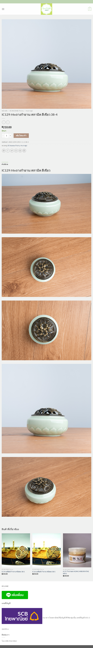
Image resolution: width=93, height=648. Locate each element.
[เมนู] (3, 9)
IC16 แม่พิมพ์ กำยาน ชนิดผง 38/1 (43, 572)
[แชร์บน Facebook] (8, 150)
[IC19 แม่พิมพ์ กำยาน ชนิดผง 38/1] (16, 550)
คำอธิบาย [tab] (5, 164)
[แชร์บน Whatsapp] (4, 150)
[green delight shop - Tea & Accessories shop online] (46, 9)
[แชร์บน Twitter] (12, 150)
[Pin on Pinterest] (20, 150)
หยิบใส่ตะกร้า (21, 135)
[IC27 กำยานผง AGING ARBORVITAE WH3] (77, 550)
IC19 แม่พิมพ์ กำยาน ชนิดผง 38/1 (13, 572)
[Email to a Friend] (16, 150)
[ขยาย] (4, 106)
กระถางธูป (29, 111)
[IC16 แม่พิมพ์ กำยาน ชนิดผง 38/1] (46, 550)
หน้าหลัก (4, 111)
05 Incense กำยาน (16, 111)
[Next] (91, 557)
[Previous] (2, 557)
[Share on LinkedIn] (24, 150)
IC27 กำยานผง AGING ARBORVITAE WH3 (76, 572)
